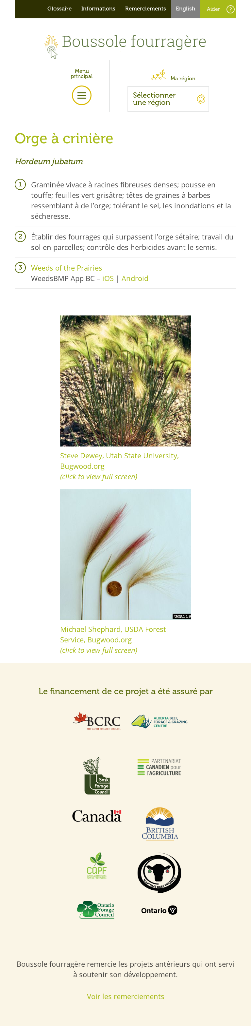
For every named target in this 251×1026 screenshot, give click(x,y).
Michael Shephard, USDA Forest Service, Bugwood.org (113, 639)
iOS (108, 278)
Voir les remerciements (125, 996)
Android (135, 278)
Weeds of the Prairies (66, 268)
